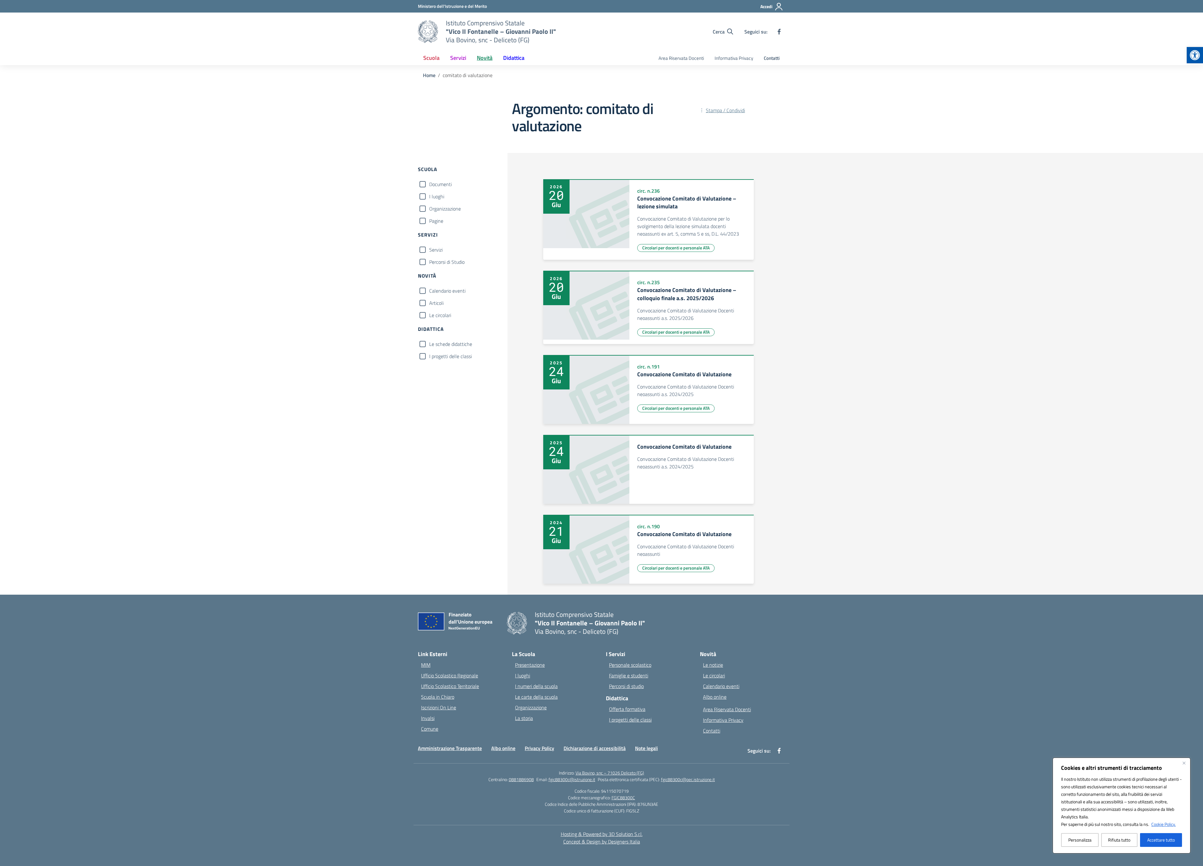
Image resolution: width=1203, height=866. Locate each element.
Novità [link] (484, 58)
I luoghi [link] (522, 675)
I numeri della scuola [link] (536, 686)
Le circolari (440, 315)
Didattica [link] (513, 58)
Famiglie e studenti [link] (628, 675)
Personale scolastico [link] (630, 665)
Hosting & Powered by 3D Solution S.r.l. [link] (602, 834)
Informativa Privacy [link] (734, 58)
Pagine (436, 221)
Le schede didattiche (450, 344)
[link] (1195, 55)
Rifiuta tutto (1119, 840)
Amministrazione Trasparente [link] (450, 748)
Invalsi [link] (428, 718)
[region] (1121, 805)
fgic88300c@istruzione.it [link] (572, 779)
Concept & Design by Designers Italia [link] (601, 841)
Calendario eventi (447, 291)
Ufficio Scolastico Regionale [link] (449, 675)
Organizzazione (445, 208)
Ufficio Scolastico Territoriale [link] (450, 686)
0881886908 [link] (521, 779)
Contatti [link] (772, 58)
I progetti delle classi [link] (630, 719)
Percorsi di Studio (447, 262)
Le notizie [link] (713, 665)
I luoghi (436, 196)
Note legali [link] (646, 748)
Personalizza (1079, 840)
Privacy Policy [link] (539, 748)
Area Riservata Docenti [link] (681, 58)
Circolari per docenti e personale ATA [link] (676, 247)
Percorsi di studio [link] (626, 686)
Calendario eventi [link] (721, 686)
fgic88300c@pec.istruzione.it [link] (688, 779)
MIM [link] (425, 665)
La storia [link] (524, 718)
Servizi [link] (458, 58)
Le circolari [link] (714, 675)
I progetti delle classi (450, 356)
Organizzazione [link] (531, 707)
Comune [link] (429, 729)
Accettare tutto (1161, 840)
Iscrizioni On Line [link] (438, 707)
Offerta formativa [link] (627, 709)
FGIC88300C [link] (623, 797)
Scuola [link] (431, 58)
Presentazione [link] (530, 665)
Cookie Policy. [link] (1163, 824)
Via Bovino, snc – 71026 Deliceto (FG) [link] (609, 772)
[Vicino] (1184, 763)
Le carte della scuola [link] (536, 697)
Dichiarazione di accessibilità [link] (595, 748)
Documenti (440, 184)
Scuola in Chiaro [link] (437, 697)
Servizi (436, 249)
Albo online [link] (714, 697)
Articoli (436, 303)
